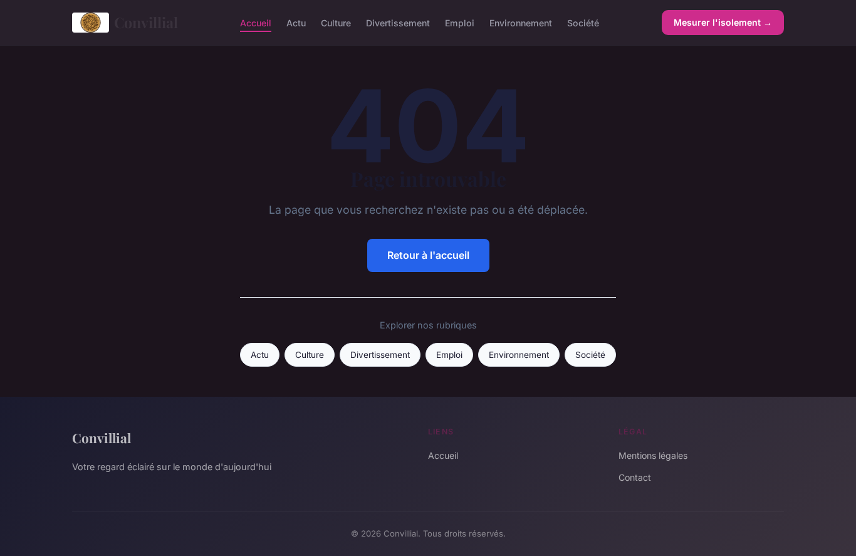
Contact (635, 477)
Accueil (255, 22)
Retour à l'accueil (428, 255)
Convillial (146, 22)
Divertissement (398, 22)
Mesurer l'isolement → (723, 22)
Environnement (520, 22)
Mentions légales (653, 455)
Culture (336, 22)
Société (583, 22)
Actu (296, 22)
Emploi (459, 22)
